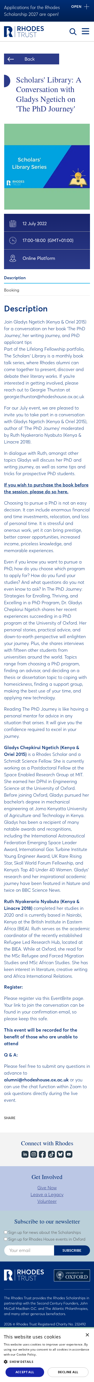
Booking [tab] (11, 290)
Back (30, 59)
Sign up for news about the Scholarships (44, 1232)
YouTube (68, 1154)
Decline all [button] (68, 1372)
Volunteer (47, 1201)
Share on (22, 1118)
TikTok (51, 1154)
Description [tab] (15, 277)
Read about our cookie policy (58, 1354)
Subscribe (71, 1250)
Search (73, 31)
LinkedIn (25, 1154)
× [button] (87, 1335)
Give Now (47, 1188)
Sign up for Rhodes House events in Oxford (46, 1239)
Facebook (42, 1154)
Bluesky (60, 1154)
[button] (47, 1361)
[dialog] (47, 1354)
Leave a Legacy (47, 1194)
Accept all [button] (25, 1372)
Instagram (33, 1154)
